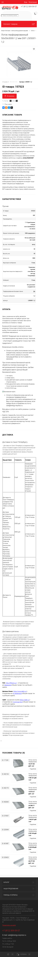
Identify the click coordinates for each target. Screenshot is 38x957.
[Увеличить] (19, 64)
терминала (7, 685)
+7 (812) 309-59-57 (29, 6)
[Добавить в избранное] (34, 49)
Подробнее (33, 769)
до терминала (17, 693)
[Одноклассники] (6, 107)
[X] (12, 107)
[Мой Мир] (9, 107)
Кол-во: (6, 101)
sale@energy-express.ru (17, 935)
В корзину (10, 96)
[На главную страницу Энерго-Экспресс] (9, 7)
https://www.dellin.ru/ (20, 691)
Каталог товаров (10, 24)
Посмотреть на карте (9, 925)
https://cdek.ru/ (24, 700)
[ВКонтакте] (3, 107)
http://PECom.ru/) (11, 683)
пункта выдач (17, 702)
